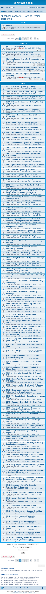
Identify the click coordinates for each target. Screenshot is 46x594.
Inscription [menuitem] (32, 7)
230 (41, 79)
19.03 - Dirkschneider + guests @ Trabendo (22, 132)
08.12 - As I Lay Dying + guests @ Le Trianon (23, 532)
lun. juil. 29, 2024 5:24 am (32, 530)
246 (41, 71)
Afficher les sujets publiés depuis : (17, 544)
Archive (9, 26)
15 (41, 64)
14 (39, 64)
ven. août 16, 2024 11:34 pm (33, 295)
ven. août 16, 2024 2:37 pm (33, 370)
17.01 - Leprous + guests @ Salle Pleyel (21, 236)
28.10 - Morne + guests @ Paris (18, 309)
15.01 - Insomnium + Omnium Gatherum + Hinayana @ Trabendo (22, 248)
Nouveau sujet (7, 35)
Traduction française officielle (19, 592)
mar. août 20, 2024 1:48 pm (33, 232)
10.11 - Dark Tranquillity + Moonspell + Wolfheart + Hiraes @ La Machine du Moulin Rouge (25, 479)
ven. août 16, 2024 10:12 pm (33, 318)
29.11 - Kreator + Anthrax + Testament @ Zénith (24, 493)
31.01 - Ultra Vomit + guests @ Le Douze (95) (23, 214)
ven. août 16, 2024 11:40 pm (33, 288)
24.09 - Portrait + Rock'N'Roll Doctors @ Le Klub (24, 92)
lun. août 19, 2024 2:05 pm (32, 250)
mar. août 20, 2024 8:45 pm (33, 157)
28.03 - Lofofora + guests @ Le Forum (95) (22, 127)
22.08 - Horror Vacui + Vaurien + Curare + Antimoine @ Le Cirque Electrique (21, 391)
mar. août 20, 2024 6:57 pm (33, 176)
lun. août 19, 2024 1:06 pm (32, 261)
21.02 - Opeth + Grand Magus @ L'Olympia (22, 109)
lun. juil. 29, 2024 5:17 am (32, 534)
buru (20, 62)
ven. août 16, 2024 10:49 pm (33, 307)
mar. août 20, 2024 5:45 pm (33, 200)
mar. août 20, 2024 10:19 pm (33, 134)
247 (44, 71)
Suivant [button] (38, 39)
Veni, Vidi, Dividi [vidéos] (15, 46)
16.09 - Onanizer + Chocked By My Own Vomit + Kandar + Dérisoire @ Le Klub (24, 304)
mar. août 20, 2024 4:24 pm (33, 215)
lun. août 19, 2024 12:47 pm (33, 265)
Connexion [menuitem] (41, 7)
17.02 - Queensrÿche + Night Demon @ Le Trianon (25, 165)
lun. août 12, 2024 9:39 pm (32, 423)
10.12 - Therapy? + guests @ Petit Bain (21, 521)
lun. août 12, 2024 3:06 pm (32, 461)
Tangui (21, 48)
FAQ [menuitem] (14, 7)
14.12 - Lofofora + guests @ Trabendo (20, 516)
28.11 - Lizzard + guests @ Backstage (20, 287)
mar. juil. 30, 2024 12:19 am (34, 466)
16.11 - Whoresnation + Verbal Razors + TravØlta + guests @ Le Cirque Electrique (25, 298)
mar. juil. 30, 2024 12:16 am (34, 501)
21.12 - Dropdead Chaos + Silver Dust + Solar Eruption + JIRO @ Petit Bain (23, 270)
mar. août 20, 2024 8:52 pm (33, 151)
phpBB (17, 591)
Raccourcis (6, 7)
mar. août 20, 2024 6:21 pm (33, 188)
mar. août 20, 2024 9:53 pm (33, 144)
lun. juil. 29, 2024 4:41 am (32, 541)
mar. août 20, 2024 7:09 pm (33, 171)
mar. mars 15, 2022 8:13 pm (31, 69)
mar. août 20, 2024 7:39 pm (33, 166)
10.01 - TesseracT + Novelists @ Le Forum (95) (23, 253)
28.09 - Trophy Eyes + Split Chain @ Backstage (24, 350)
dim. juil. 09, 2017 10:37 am (33, 48)
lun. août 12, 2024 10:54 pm (33, 393)
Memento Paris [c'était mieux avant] (19, 53)
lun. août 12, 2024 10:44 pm (33, 399)
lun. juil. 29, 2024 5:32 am (32, 523)
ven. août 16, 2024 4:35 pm (33, 348)
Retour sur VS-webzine (10, 588)
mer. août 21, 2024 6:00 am (34, 105)
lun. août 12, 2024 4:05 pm (32, 452)
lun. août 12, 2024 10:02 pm (33, 411)
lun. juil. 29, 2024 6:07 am (32, 513)
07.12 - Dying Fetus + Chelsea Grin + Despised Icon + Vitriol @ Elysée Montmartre (23, 538)
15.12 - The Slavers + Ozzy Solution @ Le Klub (24, 511)
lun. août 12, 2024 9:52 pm (32, 417)
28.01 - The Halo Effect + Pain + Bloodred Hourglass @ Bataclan (21, 226)
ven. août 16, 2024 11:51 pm (33, 284)
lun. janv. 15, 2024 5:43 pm (33, 77)
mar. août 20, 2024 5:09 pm (33, 211)
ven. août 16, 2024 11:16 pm (33, 301)
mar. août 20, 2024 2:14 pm (33, 228)
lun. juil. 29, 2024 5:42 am (32, 518)
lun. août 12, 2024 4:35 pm (32, 446)
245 (38, 71)
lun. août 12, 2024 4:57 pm (32, 440)
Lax (20, 54)
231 (44, 79)
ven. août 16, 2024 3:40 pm (33, 359)
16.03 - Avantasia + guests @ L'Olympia (21, 137)
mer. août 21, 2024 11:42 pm (33, 88)
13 (37, 64)
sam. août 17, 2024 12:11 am (33, 272)
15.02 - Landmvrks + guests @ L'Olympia (21, 180)
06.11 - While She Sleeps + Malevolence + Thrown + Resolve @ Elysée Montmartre (25, 471)
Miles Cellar (32, 592)
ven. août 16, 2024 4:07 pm (33, 352)
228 (35, 79)
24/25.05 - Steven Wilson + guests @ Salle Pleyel (24, 97)
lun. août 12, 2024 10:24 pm (33, 405)
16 (44, 64)
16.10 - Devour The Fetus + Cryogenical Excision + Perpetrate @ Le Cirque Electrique (25, 327)
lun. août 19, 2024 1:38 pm (32, 254)
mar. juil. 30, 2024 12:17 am (34, 488)
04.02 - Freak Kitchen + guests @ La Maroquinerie (25, 143)
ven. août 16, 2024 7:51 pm (33, 342)
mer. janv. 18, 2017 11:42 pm (31, 54)
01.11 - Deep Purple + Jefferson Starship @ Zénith (25, 465)
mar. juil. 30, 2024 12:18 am (34, 481)
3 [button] (25, 38)
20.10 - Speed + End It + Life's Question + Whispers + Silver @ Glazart (22, 315)
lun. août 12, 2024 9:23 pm (32, 427)
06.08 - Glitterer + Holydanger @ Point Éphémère (24, 455)
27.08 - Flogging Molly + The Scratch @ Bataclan (24, 385)
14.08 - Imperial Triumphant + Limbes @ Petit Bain (25, 426)
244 (35, 71)
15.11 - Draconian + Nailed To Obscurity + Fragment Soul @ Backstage (22, 486)
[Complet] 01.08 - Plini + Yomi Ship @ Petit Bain (24, 460)
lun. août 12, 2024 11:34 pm (33, 386)
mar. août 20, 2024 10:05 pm (33, 139)
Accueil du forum (25, 588)
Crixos (21, 88)
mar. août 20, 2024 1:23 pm (33, 237)
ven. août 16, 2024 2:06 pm (33, 376)
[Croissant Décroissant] (23, 550)
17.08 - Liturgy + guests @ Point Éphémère (22, 264)
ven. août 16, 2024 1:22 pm (33, 382)
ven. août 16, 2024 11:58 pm (33, 278)
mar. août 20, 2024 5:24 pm (33, 204)
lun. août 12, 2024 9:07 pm (32, 434)
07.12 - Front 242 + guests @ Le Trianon (21, 506)
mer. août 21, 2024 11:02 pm (33, 98)
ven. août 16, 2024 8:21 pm (33, 336)
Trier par (16, 547)
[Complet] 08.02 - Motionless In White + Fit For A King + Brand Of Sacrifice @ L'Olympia (24, 192)
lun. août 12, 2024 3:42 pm (32, 456)
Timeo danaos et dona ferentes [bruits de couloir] (25, 67)
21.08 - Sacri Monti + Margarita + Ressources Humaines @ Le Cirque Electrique (23, 409)
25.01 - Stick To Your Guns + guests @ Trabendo (24, 231)
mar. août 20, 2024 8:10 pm (33, 161)
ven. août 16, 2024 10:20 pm (33, 311)
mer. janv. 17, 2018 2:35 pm (31, 62)
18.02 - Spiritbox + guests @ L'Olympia (21, 160)
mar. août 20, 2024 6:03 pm (33, 194)
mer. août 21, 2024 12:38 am (33, 124)
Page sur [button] (17, 39)
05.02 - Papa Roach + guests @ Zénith (20, 203)
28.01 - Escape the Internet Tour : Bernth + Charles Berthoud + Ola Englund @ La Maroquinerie (25, 220)
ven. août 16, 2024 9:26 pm (33, 330)
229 (38, 79)
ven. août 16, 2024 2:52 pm (33, 365)
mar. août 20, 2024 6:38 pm (33, 181)
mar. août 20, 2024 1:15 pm (33, 244)
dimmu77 (22, 105)
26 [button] (35, 38)
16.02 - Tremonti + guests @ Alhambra (20, 170)
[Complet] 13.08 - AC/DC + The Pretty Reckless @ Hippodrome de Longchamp (24, 444)
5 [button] (30, 38)
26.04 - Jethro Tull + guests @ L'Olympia (21, 122)
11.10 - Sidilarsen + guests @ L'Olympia (21, 87)
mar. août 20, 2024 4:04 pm (33, 222)
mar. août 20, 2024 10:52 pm (33, 129)
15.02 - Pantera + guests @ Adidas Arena (21, 175)
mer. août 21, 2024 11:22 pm (33, 93)
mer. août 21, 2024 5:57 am (34, 111)
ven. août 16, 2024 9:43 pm (33, 324)
